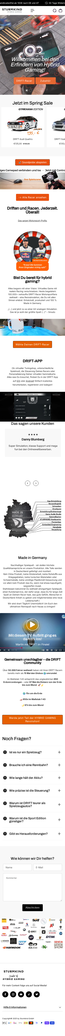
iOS (18, 381)
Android (30, 381)
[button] (32, 625)
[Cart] (60, 10)
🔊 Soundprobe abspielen (32, 162)
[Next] (35, 483)
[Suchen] (54, 10)
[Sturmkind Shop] (15, 11)
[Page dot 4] (38, 90)
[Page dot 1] (26, 90)
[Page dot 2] (30, 90)
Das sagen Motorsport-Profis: (32, 220)
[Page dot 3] (34, 90)
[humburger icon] (32, 10)
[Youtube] (21, 994)
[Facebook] (5, 994)
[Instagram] (13, 994)
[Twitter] (37, 994)
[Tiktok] (29, 994)
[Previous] (27, 483)
